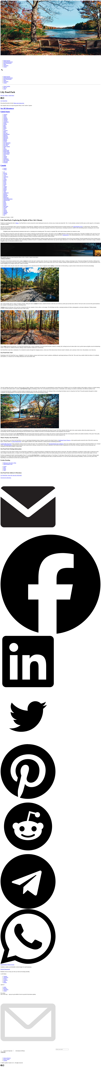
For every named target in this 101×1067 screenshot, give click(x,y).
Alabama (5, 114)
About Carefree (6, 86)
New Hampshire (6, 142)
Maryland (5, 133)
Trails (4, 208)
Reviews (5, 988)
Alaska (4, 115)
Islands (4, 190)
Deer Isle (2, 95)
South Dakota (6, 153)
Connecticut (6, 121)
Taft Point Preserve (8, 445)
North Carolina (6, 146)
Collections (5, 977)
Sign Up (5, 87)
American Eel (66, 235)
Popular (5, 982)
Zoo (4, 214)
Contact (5, 66)
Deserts (5, 180)
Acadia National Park (16, 441)
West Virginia (6, 160)
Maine (6, 95)
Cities (4, 178)
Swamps (5, 207)
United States (11, 95)
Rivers (4, 205)
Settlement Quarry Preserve (64, 440)
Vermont (5, 156)
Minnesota (5, 136)
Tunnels (5, 210)
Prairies (5, 203)
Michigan (5, 135)
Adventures (5, 65)
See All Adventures (7, 108)
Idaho (4, 125)
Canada (3, 165)
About (4, 64)
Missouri (5, 139)
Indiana (5, 128)
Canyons (5, 174)
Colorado (5, 120)
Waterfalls (5, 212)
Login (4, 88)
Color (4, 981)
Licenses (5, 1060)
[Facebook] (1, 98)
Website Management (8, 61)
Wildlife (5, 213)
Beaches (5, 173)
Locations (5, 980)
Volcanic (5, 211)
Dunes (4, 181)
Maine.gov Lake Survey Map (9, 462)
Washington (5, 158)
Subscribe (3, 1052)
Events (4, 182)
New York (5, 145)
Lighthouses (6, 192)
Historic (5, 189)
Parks (4, 201)
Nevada (5, 141)
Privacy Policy (6, 1059)
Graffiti (4, 187)
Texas (4, 155)
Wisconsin (5, 161)
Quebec (5, 169)
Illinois (4, 126)
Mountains (5, 195)
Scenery (5, 978)
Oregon (5, 149)
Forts (4, 185)
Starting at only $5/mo (5, 258)
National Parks (6, 200)
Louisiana (5, 130)
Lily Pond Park (4, 100)
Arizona (5, 117)
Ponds (4, 202)
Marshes (5, 194)
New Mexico (6, 144)
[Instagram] (3, 98)
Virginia (5, 157)
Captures (5, 976)
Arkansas (5, 118)
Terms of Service (7, 1058)
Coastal (5, 179)
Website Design (6, 60)
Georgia (5, 124)
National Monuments (7, 198)
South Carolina (6, 152)
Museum (5, 196)
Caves (4, 175)
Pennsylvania (6, 150)
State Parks (5, 206)
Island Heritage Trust (77, 226)
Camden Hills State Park (6, 443)
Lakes (4, 191)
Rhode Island (6, 151)
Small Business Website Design (7, 964)
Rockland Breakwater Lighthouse (56, 443)
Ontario (5, 168)
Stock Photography (7, 63)
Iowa (4, 129)
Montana (5, 140)
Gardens (5, 186)
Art (4, 171)
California (5, 119)
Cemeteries (5, 176)
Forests (4, 184)
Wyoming (5, 162)
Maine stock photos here (19, 103)
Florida (4, 123)
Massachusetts (6, 134)
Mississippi (5, 137)
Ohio (4, 147)
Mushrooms (5, 197)
